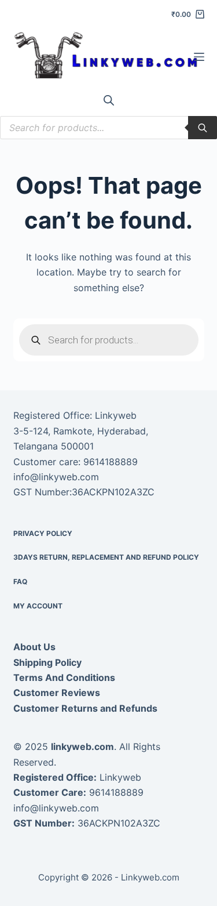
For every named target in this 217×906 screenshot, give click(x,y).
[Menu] (199, 57)
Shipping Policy (47, 662)
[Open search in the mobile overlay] (109, 100)
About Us (34, 647)
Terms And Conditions (64, 677)
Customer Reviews (56, 692)
